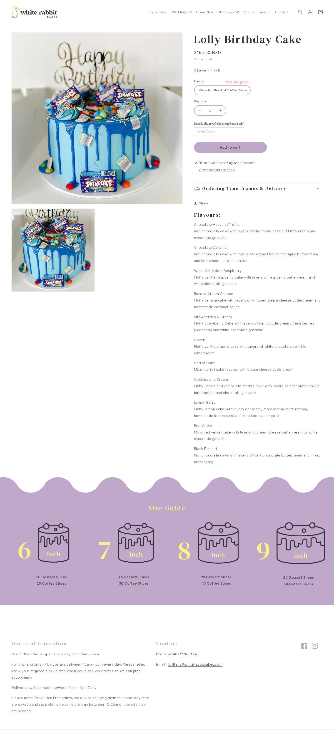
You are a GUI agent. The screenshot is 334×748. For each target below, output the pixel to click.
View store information (217, 170)
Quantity (200, 101)
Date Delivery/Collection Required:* (219, 124)
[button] (181, 12)
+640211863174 (183, 654)
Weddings (179, 12)
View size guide (237, 82)
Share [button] (203, 203)
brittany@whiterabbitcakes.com (195, 664)
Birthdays (226, 12)
